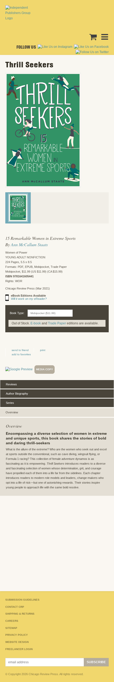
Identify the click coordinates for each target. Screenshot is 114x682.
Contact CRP (14, 606)
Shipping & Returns (19, 613)
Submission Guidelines (22, 599)
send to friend (20, 350)
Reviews (11, 384)
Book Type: (17, 313)
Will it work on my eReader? (29, 298)
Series (10, 402)
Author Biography (17, 393)
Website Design (17, 642)
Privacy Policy (16, 634)
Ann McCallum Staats (29, 244)
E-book (35, 323)
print (42, 350)
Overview (12, 412)
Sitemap (11, 628)
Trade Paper (57, 323)
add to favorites (21, 354)
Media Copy (44, 369)
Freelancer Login (19, 649)
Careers (11, 620)
